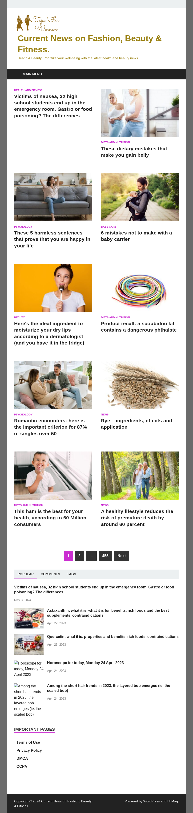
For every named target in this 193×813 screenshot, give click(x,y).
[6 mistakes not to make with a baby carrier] (140, 199)
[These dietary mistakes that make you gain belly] (140, 115)
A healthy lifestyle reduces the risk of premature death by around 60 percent (137, 518)
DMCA (22, 758)
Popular (26, 574)
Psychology (23, 226)
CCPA (21, 766)
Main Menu (32, 74)
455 (105, 556)
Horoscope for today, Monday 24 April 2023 (85, 663)
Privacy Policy (29, 750)
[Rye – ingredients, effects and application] (140, 387)
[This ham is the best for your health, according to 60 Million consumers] (53, 478)
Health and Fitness (28, 90)
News (105, 414)
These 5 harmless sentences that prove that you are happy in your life (52, 239)
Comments (50, 574)
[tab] (25, 574)
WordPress (151, 801)
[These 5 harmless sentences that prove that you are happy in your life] (53, 199)
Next (121, 556)
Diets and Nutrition (115, 142)
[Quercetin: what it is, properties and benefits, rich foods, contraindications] (29, 637)
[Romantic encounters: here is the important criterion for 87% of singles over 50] (53, 387)
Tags (71, 574)
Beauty (19, 317)
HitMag (172, 801)
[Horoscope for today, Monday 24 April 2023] (29, 663)
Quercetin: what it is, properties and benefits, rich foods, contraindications (113, 637)
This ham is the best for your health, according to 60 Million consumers (50, 518)
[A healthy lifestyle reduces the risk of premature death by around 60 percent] (140, 478)
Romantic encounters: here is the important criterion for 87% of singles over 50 (50, 427)
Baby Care (108, 226)
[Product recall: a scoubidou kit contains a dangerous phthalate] (140, 290)
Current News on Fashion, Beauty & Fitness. (92, 44)
